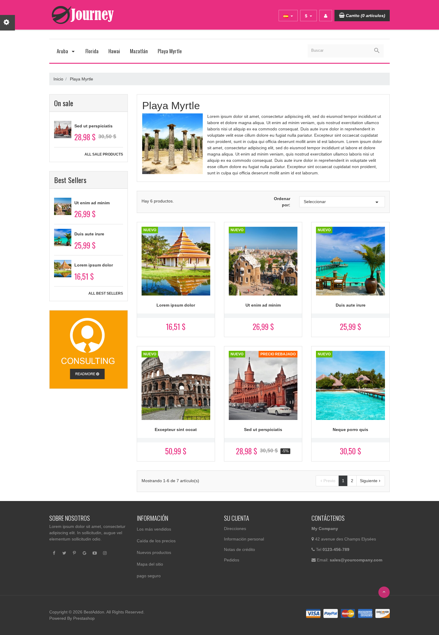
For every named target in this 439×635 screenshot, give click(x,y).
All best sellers (105, 293)
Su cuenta (236, 518)
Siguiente (371, 480)
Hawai (114, 51)
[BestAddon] (89, 349)
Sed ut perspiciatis (93, 126)
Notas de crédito (239, 549)
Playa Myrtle (170, 51)
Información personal (244, 539)
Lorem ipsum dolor (93, 265)
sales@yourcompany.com (356, 560)
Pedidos (231, 560)
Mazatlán (139, 51)
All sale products (104, 154)
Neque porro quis (350, 429)
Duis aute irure (89, 234)
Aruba (63, 51)
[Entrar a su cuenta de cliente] (325, 15)
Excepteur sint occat (176, 429)
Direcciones (235, 528)
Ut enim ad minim (92, 202)
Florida (92, 51)
